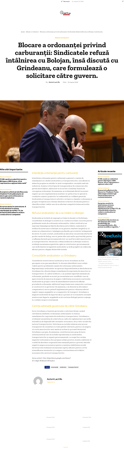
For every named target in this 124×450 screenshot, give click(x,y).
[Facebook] (123, 1)
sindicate (63, 367)
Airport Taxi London (113, 259)
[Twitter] (57, 90)
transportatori (73, 367)
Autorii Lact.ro (54, 82)
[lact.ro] (65, 13)
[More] (71, 90)
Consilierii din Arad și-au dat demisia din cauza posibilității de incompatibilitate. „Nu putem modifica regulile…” (109, 223)
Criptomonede (113, 265)
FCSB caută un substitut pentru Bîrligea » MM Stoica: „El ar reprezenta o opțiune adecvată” (13, 181)
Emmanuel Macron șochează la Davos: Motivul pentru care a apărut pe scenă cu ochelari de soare (85, 413)
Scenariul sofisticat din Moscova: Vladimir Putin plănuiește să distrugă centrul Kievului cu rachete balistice (14, 195)
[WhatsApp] (66, 90)
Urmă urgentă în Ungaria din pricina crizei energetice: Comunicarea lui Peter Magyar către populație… (85, 423)
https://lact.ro (51, 382)
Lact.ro (66, 447)
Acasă (23, 32)
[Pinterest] (62, 90)
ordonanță (54, 367)
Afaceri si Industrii (32, 32)
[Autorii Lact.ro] (39, 381)
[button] (77, 22)
